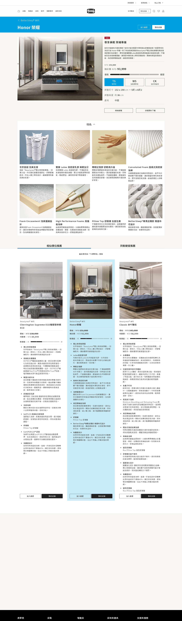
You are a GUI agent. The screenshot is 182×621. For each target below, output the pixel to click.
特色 (89, 124)
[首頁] (18, 11)
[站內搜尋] (154, 11)
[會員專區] (163, 11)
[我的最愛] (158, 11)
